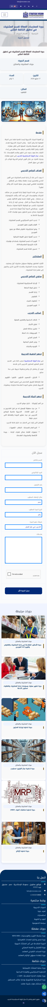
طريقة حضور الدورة (36, 522)
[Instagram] (25, 6)
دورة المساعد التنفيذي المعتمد (34, 951)
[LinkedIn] (29, 6)
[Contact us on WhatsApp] (44, 987)
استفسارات (41, 915)
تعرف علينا (42, 911)
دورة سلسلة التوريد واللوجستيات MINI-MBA (29, 936)
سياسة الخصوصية (39, 923)
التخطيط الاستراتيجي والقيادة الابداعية (31, 972)
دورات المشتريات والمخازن (23, 64)
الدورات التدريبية (39, 907)
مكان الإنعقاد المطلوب (34, 497)
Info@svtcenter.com (23, 1)
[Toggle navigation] (4, 14)
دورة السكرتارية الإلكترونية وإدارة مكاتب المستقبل (27, 980)
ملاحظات (39, 534)
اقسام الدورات (21, 33)
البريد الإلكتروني (37, 472)
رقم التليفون (38, 485)
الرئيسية (34, 33)
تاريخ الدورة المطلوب (35, 509)
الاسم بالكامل (37, 460)
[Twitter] (33, 6)
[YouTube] (21, 6)
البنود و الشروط (40, 919)
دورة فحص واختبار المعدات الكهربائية (32, 939)
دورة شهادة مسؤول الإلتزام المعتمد (32, 955)
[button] (44, 994)
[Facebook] (37, 6)
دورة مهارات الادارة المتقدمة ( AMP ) (31, 976)
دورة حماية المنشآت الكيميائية (34, 968)
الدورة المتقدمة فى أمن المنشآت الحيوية (30, 943)
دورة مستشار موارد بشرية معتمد (33, 984)
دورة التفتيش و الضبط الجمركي (34, 947)
